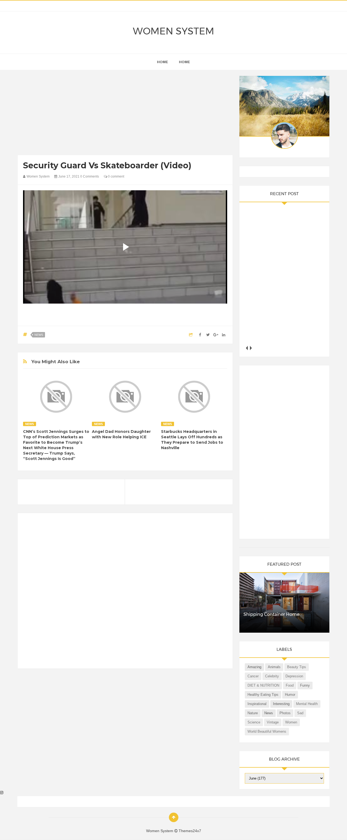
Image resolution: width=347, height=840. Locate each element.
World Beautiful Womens (267, 731)
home (162, 62)
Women (291, 722)
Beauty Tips (296, 667)
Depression (294, 676)
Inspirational (257, 704)
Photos (285, 713)
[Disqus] (125, 593)
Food (290, 685)
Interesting (281, 704)
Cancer (253, 676)
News (38, 334)
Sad (300, 713)
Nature (253, 713)
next (251, 348)
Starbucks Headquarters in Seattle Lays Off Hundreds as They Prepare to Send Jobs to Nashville (192, 439)
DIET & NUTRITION (263, 685)
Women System (173, 31)
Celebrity (272, 676)
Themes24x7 (190, 831)
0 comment (115, 176)
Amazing (254, 667)
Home (184, 62)
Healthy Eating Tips (263, 695)
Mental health (307, 704)
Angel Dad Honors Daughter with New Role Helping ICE (121, 434)
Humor (290, 695)
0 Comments (89, 176)
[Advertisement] (125, 114)
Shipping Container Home (271, 614)
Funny (305, 685)
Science (254, 722)
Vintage (273, 722)
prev (247, 348)
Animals (274, 667)
